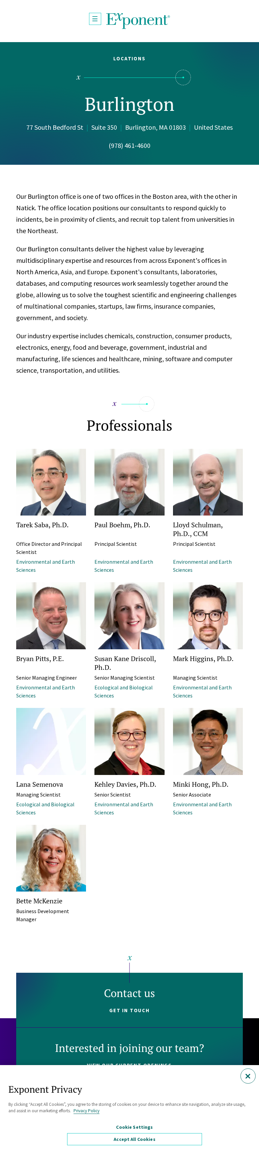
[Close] (248, 1076)
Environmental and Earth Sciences (45, 565)
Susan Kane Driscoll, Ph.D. (125, 663)
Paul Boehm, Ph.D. (122, 524)
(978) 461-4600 (129, 145)
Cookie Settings (134, 1127)
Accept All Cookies (134, 1139)
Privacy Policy (86, 1111)
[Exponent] (138, 21)
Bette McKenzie (39, 900)
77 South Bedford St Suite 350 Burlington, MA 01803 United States (129, 127)
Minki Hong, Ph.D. (201, 784)
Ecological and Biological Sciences (123, 691)
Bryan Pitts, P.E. (40, 658)
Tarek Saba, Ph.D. (42, 524)
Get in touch (129, 1010)
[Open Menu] (95, 19)
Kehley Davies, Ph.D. (125, 784)
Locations (129, 59)
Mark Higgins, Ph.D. (203, 658)
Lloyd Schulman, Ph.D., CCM (198, 529)
